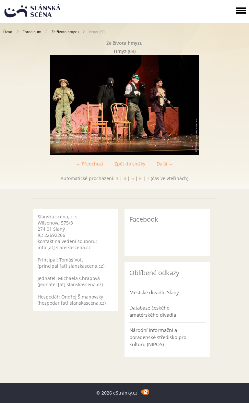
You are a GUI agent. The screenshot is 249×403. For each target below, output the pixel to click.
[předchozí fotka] (10, 105)
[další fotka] (238, 105)
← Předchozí (89, 164)
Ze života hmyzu (65, 31)
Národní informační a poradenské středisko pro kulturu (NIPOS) (157, 337)
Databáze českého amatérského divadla (152, 311)
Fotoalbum (32, 31)
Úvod (7, 31)
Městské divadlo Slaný (154, 292)
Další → (165, 164)
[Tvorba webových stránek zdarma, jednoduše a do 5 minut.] (145, 391)
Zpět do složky (129, 164)
